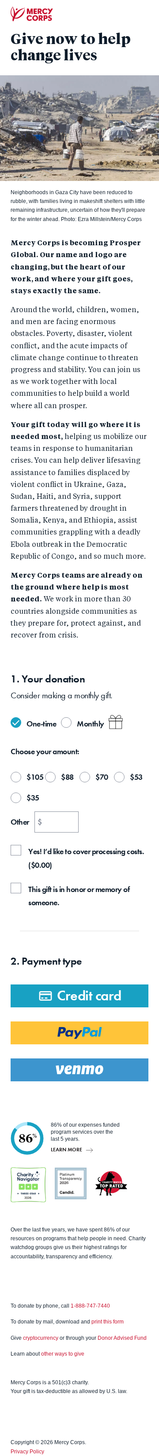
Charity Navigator (28, 1184)
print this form (107, 1322)
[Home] (32, 14)
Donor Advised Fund (122, 1338)
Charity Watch (111, 1183)
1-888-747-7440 (90, 1306)
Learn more (66, 1149)
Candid (70, 1183)
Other (20, 822)
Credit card (89, 995)
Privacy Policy (27, 1452)
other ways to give (62, 1354)
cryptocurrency (40, 1338)
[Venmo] (79, 1069)
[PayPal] (79, 1032)
